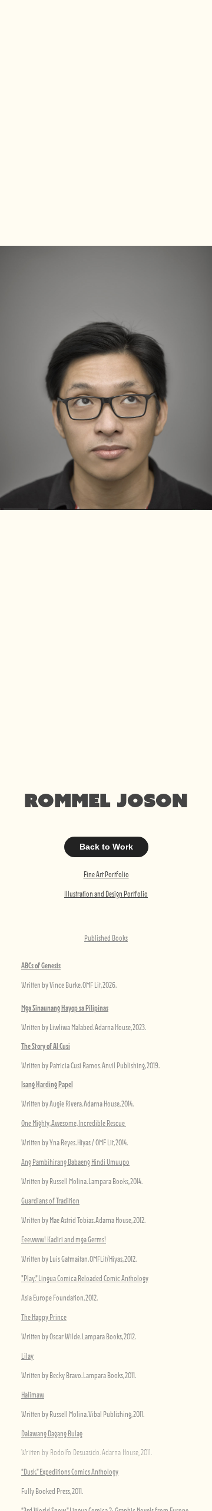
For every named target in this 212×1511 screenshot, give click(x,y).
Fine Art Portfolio (106, 874)
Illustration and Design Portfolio (106, 893)
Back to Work (106, 846)
